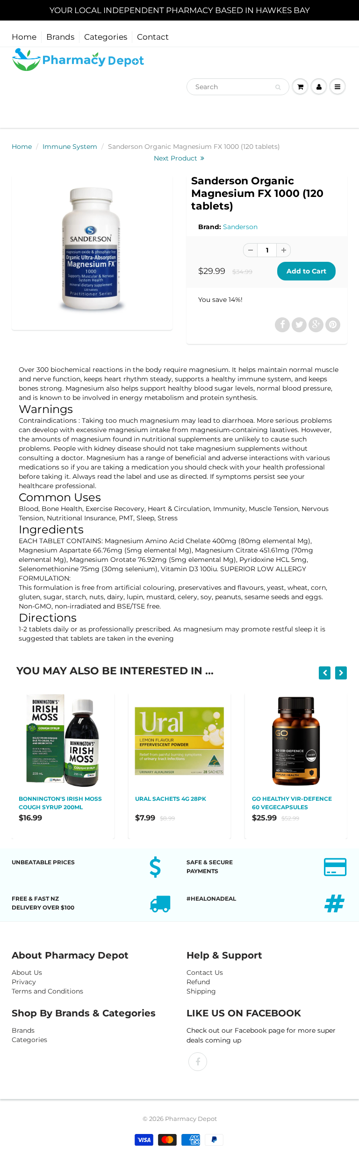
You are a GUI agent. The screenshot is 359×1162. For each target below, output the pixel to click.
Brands (60, 37)
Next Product (176, 158)
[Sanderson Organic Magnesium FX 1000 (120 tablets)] (92, 251)
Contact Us (205, 972)
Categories (105, 37)
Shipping (201, 991)
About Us (27, 972)
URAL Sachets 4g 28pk (170, 798)
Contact (153, 37)
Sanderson (240, 227)
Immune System (70, 146)
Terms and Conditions (47, 991)
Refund (198, 982)
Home (24, 37)
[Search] (278, 87)
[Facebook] (197, 1061)
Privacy (24, 982)
